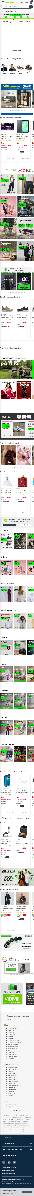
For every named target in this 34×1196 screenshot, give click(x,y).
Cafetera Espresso (13, 1056)
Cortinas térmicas (13, 1081)
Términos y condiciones (9, 1167)
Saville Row (11, 1030)
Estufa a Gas (11, 1093)
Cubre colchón (12, 1069)
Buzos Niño (11, 1032)
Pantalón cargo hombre (14, 1042)
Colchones (11, 1106)
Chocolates (11, 1052)
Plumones (11, 1071)
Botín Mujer (11, 1087)
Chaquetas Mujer (13, 1028)
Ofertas (28, 21)
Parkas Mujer (11, 1083)
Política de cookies (8, 1170)
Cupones (5, 21)
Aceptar (27, 1192)
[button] (17, 7)
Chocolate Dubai (13, 1054)
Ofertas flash (14, 21)
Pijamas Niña (11, 1034)
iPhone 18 (11, 1058)
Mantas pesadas (12, 1067)
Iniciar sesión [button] (10, 525)
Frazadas (10, 1095)
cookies (11, 1193)
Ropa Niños (11, 1036)
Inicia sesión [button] (24, 2)
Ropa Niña (11, 1038)
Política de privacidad (8, 1173)
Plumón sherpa (12, 1077)
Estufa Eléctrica (12, 1048)
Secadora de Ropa (13, 1046)
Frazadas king (12, 1075)
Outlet (21, 21)
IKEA (9, 1050)
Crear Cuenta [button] (24, 525)
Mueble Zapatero (13, 1104)
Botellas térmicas (13, 1079)
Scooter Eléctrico (13, 1044)
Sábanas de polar (12, 1073)
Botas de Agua (12, 1089)
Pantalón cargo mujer (14, 1040)
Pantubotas (11, 1091)
